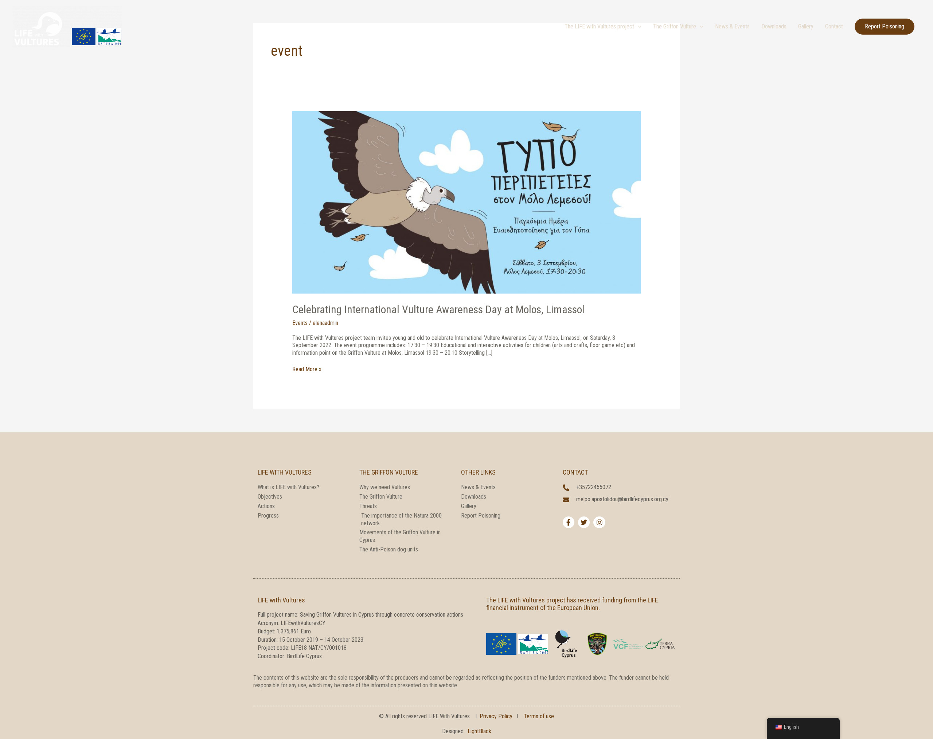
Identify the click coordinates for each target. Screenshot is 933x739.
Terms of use (539, 716)
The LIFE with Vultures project (599, 26)
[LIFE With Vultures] (67, 26)
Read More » (306, 369)
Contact (834, 26)
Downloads (773, 26)
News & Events (732, 26)
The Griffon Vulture (674, 26)
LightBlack (479, 731)
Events (300, 322)
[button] (884, 27)
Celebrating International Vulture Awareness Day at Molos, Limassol (438, 309)
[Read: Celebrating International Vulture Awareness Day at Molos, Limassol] (466, 201)
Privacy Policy (496, 716)
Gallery (805, 26)
